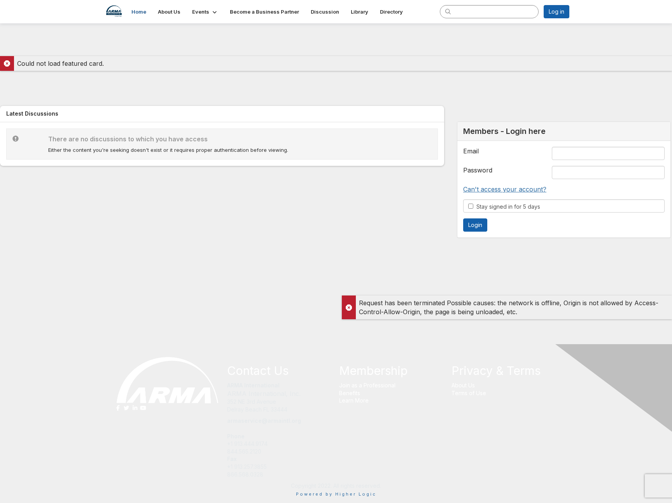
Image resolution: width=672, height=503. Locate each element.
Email (471, 151)
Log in (556, 11)
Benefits (349, 393)
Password (477, 170)
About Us (463, 385)
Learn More (354, 400)
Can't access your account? (504, 189)
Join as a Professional (367, 385)
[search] (448, 11)
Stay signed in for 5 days (506, 206)
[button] (205, 12)
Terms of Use (469, 393)
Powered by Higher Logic (336, 494)
